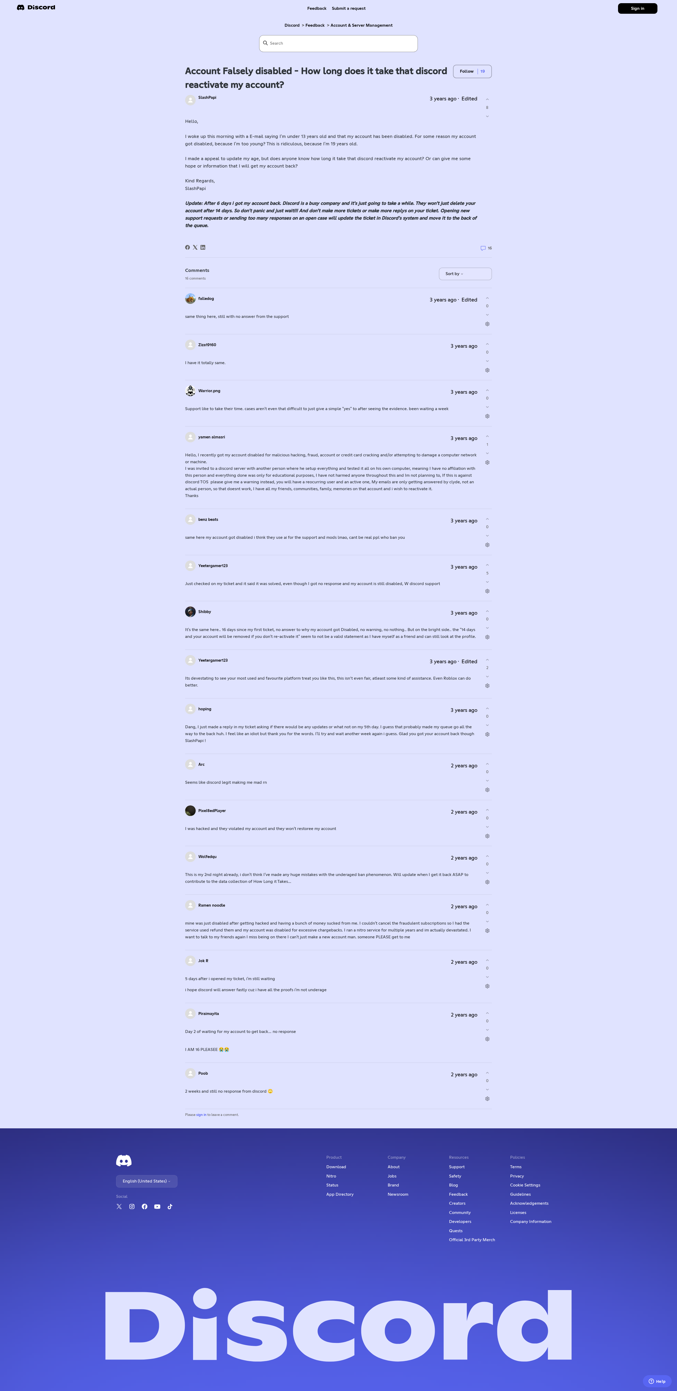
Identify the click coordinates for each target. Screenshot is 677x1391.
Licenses (518, 1213)
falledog (206, 299)
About (394, 1167)
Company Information (530, 1222)
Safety (455, 1176)
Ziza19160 (207, 345)
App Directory (340, 1194)
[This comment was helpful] (487, 298)
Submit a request (349, 8)
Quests (456, 1231)
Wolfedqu (207, 857)
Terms (516, 1167)
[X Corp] (195, 247)
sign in (201, 1115)
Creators (457, 1203)
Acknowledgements (529, 1203)
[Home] (36, 9)
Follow (467, 71)
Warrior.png (209, 391)
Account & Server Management (362, 25)
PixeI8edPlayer (212, 811)
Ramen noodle (211, 905)
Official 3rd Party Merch (472, 1240)
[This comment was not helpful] (487, 314)
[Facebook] (187, 247)
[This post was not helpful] (487, 116)
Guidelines (520, 1194)
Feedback (317, 8)
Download (336, 1167)
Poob (203, 1073)
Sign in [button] (637, 8)
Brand (393, 1185)
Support (457, 1167)
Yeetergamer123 (213, 566)
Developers (460, 1222)
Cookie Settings (525, 1185)
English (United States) (145, 1181)
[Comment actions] (487, 324)
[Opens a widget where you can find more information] (657, 1381)
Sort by (453, 274)
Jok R (203, 961)
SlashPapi (207, 98)
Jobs (392, 1176)
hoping (204, 709)
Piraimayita (208, 1014)
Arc (201, 765)
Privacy (517, 1176)
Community (460, 1213)
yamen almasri (211, 437)
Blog (453, 1185)
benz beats (208, 520)
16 (489, 248)
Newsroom (398, 1194)
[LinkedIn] (202, 247)
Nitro (331, 1176)
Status (332, 1185)
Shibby (204, 612)
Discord (292, 25)
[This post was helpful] (487, 99)
